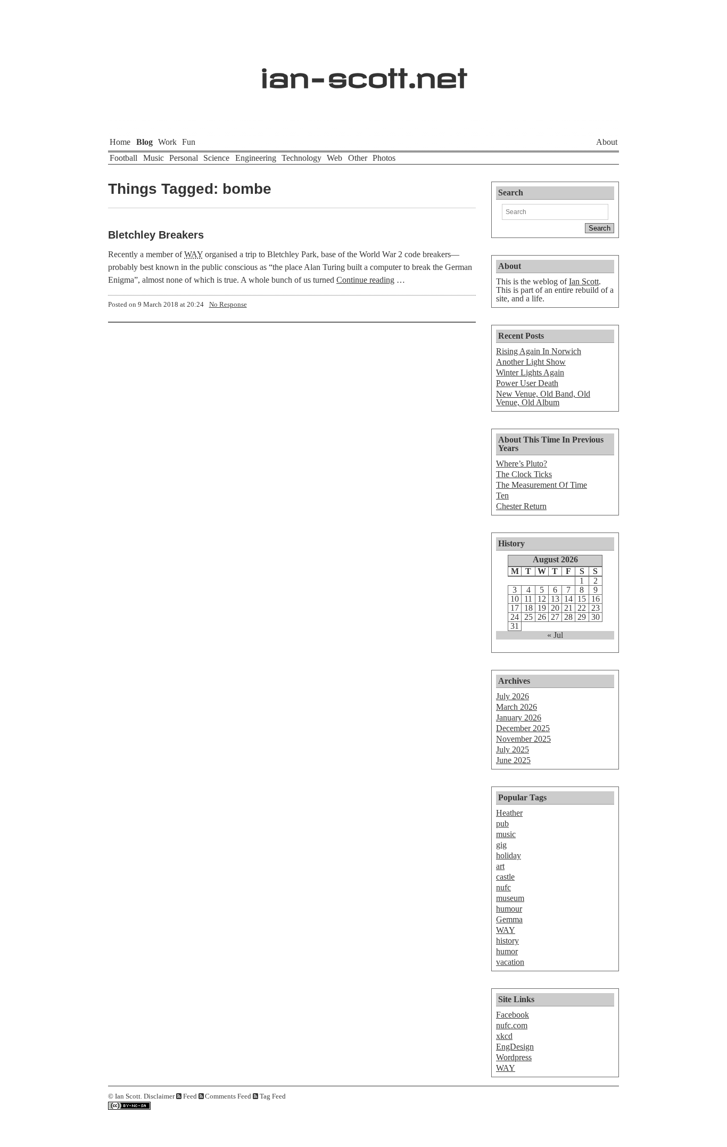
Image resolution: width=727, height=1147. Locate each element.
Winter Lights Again (530, 372)
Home (120, 141)
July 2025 (512, 749)
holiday (508, 855)
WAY (505, 930)
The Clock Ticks (524, 474)
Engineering (255, 157)
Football (123, 157)
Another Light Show (531, 361)
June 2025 (513, 760)
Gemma (509, 919)
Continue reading (365, 279)
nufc (503, 887)
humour (509, 908)
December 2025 (523, 728)
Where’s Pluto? (521, 463)
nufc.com (511, 1025)
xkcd (504, 1036)
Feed (190, 1096)
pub (502, 823)
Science (216, 157)
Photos (384, 157)
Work (167, 141)
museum (510, 898)
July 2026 (512, 696)
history (507, 940)
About (606, 141)
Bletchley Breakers (156, 235)
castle (505, 876)
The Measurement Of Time (541, 484)
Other (357, 157)
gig (501, 844)
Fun (188, 141)
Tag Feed (273, 1096)
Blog (144, 141)
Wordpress (514, 1057)
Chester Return (521, 506)
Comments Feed (228, 1096)
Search (510, 192)
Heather (509, 812)
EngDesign (515, 1046)
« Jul (555, 635)
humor (507, 951)
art (500, 866)
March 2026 (516, 706)
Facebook (512, 1014)
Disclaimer (159, 1096)
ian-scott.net (363, 72)
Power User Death (527, 383)
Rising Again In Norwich (538, 351)
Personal (183, 157)
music (506, 834)
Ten (502, 495)
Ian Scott (584, 281)
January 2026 (518, 717)
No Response (228, 304)
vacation (510, 961)
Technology (301, 157)
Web (334, 157)
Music (153, 157)
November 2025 (523, 738)
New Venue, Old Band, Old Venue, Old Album (543, 398)
